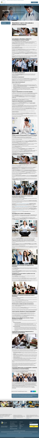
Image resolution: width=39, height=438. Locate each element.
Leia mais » (1, 417)
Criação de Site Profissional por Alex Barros (19, 437)
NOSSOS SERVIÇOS (17, 4)
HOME (1, 4)
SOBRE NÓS (12, 4)
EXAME (25, 4)
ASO (3, 4)
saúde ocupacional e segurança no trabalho (22, 203)
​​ (21, 206)
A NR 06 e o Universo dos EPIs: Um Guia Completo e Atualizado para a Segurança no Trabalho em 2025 (32, 416)
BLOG (23, 4)
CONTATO (21, 4)
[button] (31, 391)
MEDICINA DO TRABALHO (8, 4)
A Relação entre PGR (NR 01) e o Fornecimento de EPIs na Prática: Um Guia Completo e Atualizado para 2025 (19, 416)
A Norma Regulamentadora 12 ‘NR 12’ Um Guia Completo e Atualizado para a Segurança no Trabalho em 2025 (6, 415)
